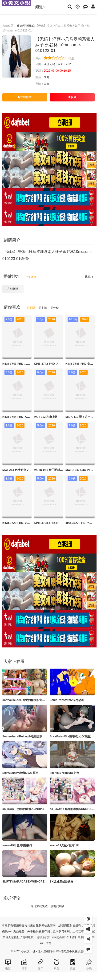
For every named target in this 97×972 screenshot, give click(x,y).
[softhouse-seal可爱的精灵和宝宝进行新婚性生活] (24, 682)
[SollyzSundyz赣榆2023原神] (24, 754)
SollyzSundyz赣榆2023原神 (20, 773)
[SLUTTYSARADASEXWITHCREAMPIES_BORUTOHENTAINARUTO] (24, 863)
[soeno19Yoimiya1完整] (72, 754)
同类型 (30, 308)
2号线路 (31, 277)
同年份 (54, 308)
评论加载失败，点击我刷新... (49, 906)
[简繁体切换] (88, 919)
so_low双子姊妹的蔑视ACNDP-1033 (25, 809)
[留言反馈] (85, 6)
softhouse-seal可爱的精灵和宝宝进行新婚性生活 (33, 700)
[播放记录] (78, 6)
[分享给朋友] (88, 939)
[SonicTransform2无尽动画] (72, 682)
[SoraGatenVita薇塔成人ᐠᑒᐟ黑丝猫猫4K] (72, 718)
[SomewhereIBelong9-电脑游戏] (24, 718)
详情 (24, 259)
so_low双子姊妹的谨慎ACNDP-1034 (73, 809)
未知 (60, 64)
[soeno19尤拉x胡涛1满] (72, 827)
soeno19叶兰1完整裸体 (17, 845)
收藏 (73, 97)
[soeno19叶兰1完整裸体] (24, 827)
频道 (39, 7)
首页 (19, 25)
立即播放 (26, 97)
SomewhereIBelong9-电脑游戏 (22, 736)
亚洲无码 (28, 25)
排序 (90, 277)
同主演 (42, 308)
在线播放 (13, 288)
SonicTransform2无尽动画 (67, 700)
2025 (69, 64)
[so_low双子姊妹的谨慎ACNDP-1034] (72, 791)
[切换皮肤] (88, 929)
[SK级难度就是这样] (72, 863)
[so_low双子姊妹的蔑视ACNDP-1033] (24, 791)
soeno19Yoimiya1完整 (64, 773)
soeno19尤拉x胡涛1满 (64, 845)
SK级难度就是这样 (61, 881)
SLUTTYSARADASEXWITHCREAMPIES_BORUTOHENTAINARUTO (47, 881)
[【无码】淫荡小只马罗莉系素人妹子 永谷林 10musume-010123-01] (16, 56)
